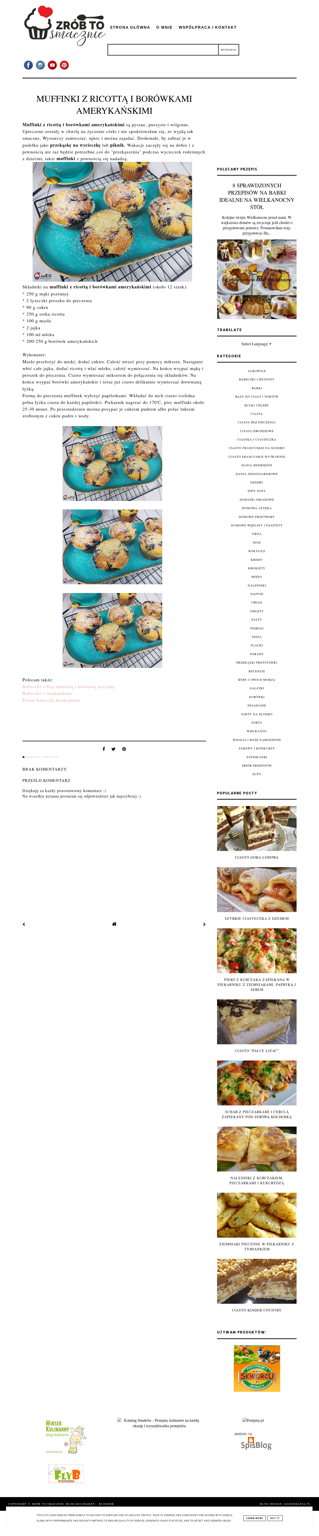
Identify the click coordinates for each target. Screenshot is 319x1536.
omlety (257, 611)
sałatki (257, 688)
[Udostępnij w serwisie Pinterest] (124, 750)
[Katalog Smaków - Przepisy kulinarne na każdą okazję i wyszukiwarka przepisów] (159, 1426)
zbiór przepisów (257, 765)
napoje (256, 594)
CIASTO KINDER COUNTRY (257, 1310)
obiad (256, 602)
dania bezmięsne (256, 465)
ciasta (257, 414)
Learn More (254, 1518)
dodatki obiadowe (257, 499)
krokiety (256, 568)
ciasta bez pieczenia (257, 422)
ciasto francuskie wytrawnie (257, 457)
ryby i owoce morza (256, 680)
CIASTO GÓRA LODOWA (257, 857)
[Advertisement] (257, 125)
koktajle (256, 551)
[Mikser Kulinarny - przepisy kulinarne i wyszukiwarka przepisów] (65, 1454)
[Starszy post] (204, 924)
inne (257, 542)
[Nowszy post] (23, 924)
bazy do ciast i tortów (257, 396)
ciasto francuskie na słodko (257, 448)
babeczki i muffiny (42, 757)
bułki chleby (256, 405)
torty (256, 722)
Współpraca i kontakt (208, 27)
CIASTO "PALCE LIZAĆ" (257, 1050)
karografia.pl (297, 1504)
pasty (256, 619)
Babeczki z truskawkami (47, 693)
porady (257, 654)
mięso (256, 577)
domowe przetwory (257, 517)
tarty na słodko (257, 714)
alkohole (257, 371)
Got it (275, 1518)
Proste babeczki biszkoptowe (51, 700)
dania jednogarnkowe (257, 474)
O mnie (164, 27)
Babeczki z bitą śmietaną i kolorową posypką (68, 686)
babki (257, 388)
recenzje (257, 671)
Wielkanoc (257, 731)
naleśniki (257, 585)
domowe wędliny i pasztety (257, 525)
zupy (256, 774)
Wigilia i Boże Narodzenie (257, 740)
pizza (257, 637)
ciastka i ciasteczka (257, 439)
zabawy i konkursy (257, 748)
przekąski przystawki (256, 662)
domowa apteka (257, 508)
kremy (257, 560)
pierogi (257, 628)
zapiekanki (256, 757)
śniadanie (256, 705)
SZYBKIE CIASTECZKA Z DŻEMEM (257, 918)
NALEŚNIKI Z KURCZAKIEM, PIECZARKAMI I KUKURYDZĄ (257, 1180)
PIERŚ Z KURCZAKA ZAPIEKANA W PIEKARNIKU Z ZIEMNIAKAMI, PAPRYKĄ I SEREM (257, 984)
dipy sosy (257, 491)
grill (257, 534)
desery (256, 482)
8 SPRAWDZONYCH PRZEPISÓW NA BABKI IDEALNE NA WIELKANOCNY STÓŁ (257, 196)
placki (257, 645)
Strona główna (130, 27)
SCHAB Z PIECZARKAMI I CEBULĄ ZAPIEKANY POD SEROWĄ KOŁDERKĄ (257, 1114)
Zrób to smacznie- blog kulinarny (64, 1504)
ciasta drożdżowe (257, 431)
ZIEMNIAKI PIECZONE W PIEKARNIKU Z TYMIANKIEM (256, 1246)
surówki (257, 697)
